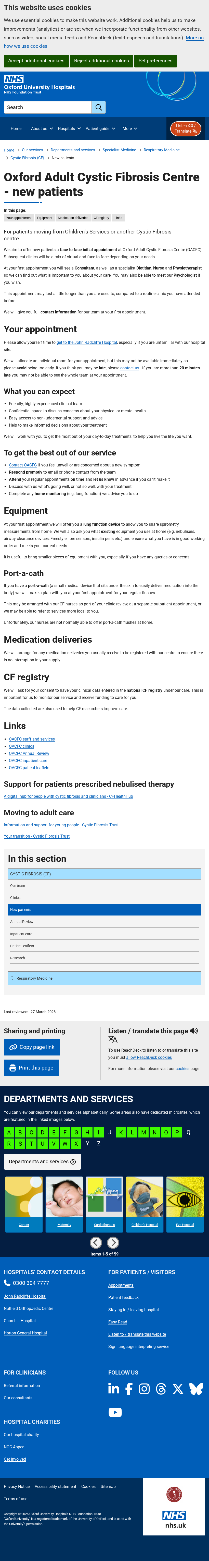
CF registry (101, 218)
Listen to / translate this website (137, 1334)
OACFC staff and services (32, 739)
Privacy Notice (17, 1486)
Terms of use (15, 1498)
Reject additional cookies (101, 61)
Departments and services (73, 150)
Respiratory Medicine (162, 150)
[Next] (113, 1243)
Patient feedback (123, 1297)
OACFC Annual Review (29, 753)
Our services (32, 150)
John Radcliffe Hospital (25, 1296)
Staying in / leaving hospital (133, 1309)
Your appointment (19, 218)
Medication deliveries (73, 218)
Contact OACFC (23, 465)
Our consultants (18, 1397)
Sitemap (108, 1486)
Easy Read (117, 1322)
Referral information (22, 1385)
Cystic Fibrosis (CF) (27, 158)
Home (9, 150)
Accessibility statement (55, 1486)
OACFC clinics (21, 746)
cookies (182, 1068)
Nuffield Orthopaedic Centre (28, 1308)
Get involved (15, 1459)
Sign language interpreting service (138, 1346)
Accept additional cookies (36, 61)
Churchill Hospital (20, 1320)
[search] (99, 107)
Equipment (44, 218)
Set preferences (156, 61)
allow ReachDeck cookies (149, 1057)
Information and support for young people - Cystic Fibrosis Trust (61, 825)
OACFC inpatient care (28, 760)
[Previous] (96, 1243)
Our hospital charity (21, 1434)
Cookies (88, 1486)
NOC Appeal (14, 1447)
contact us (129, 368)
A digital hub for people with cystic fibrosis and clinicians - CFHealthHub (68, 796)
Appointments (121, 1285)
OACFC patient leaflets (29, 767)
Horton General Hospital (25, 1333)
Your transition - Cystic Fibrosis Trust (37, 836)
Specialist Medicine (119, 150)
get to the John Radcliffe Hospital (87, 342)
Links (118, 218)
